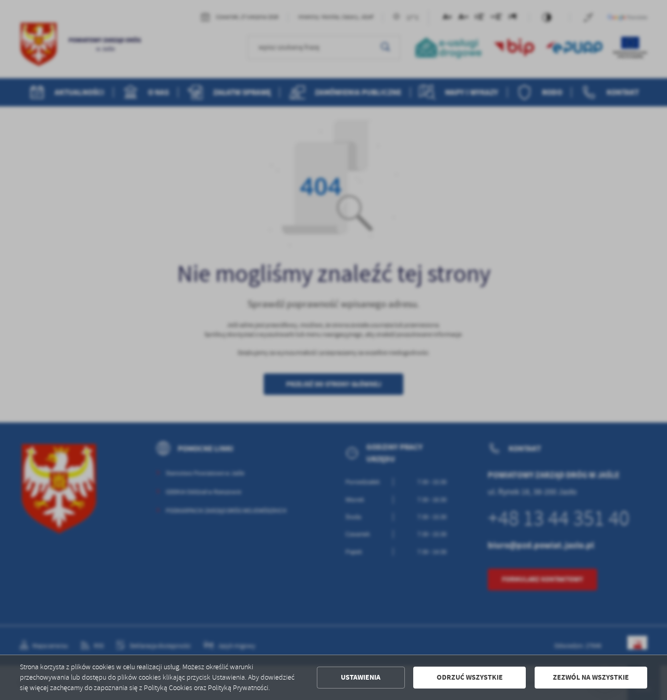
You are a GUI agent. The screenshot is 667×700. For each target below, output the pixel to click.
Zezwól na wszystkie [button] (591, 677)
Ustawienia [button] (360, 677)
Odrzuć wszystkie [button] (470, 677)
